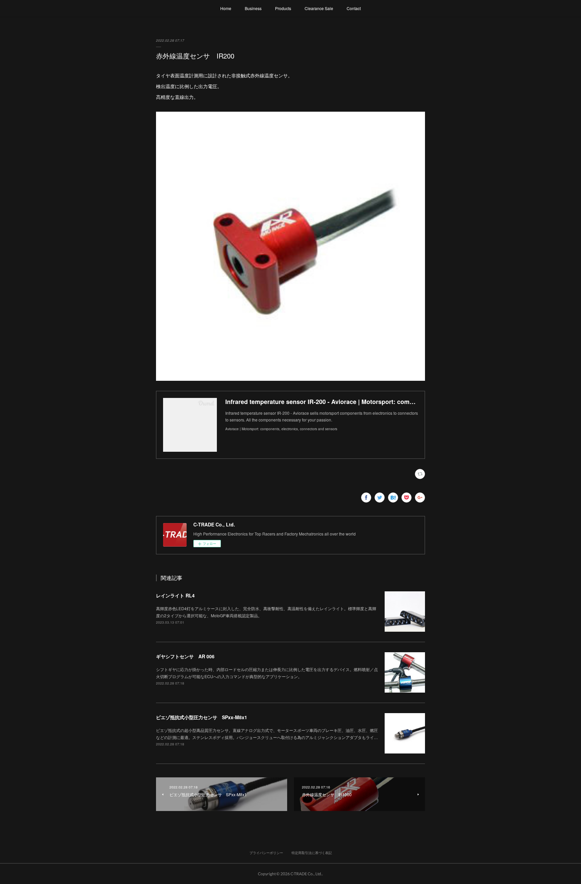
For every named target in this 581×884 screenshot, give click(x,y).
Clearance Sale (319, 8)
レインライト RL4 (175, 595)
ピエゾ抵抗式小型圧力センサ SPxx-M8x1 (201, 717)
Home (225, 8)
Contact (354, 8)
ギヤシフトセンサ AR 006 (185, 656)
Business (253, 8)
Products (283, 8)
